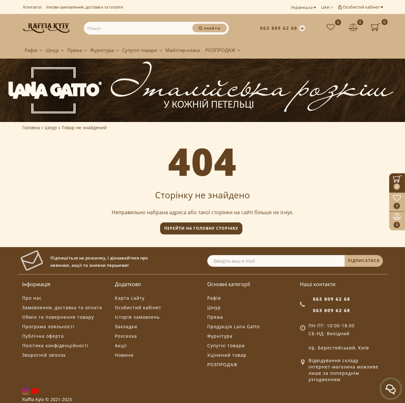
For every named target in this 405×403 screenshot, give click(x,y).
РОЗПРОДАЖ (220, 50)
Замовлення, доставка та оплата (62, 307)
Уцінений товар (226, 355)
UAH (326, 7)
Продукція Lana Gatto (233, 326)
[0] (353, 28)
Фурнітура (102, 50)
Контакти (32, 7)
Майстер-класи (182, 50)
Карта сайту (130, 298)
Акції (121, 345)
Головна (31, 128)
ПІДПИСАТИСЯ (364, 260)
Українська (302, 7)
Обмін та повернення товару (58, 317)
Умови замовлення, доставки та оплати (84, 7)
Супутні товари (139, 50)
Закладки (126, 326)
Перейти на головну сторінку (201, 228)
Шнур (52, 50)
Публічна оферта (43, 336)
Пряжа (74, 50)
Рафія (31, 50)
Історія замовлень (137, 317)
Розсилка (126, 336)
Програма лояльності (48, 326)
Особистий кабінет (361, 7)
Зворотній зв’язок (44, 355)
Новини (124, 355)
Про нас (32, 298)
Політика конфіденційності (55, 345)
